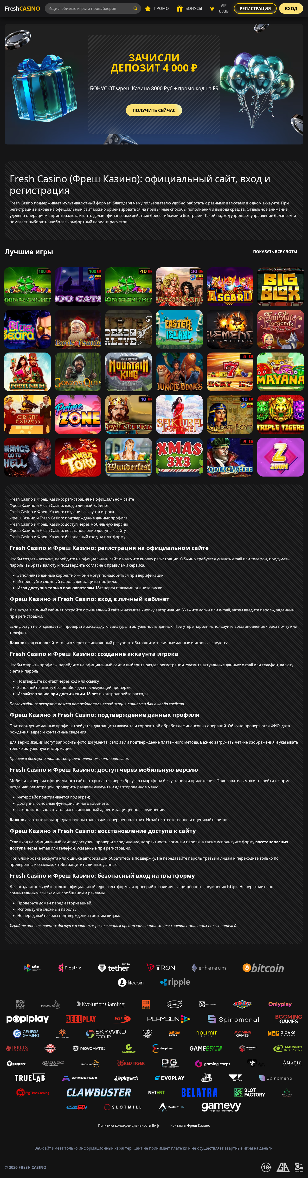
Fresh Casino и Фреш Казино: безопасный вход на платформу (67, 536)
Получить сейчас (154, 110)
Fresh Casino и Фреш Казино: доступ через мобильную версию (69, 524)
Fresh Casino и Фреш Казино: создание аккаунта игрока (62, 511)
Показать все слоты (275, 251)
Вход (291, 8)
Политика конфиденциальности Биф (128, 1125)
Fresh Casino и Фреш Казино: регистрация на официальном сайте (72, 499)
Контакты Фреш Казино (190, 1125)
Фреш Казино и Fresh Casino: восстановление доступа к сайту (68, 530)
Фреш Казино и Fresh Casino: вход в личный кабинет (59, 505)
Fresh (22, 8)
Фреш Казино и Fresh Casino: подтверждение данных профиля (69, 518)
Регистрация (255, 8)
